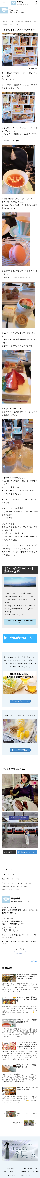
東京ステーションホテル (19, 886)
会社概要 (10, 1168)
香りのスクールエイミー (11, 889)
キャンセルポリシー (10, 1172)
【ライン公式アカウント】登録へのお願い (20, 622)
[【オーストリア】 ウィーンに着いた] (20, 792)
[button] (36, 574)
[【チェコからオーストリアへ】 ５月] (20, 830)
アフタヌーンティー (10, 883)
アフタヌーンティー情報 (11, 879)
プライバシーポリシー (29, 1168)
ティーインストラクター (26, 883)
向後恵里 (6, 886)
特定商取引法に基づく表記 (29, 1172)
